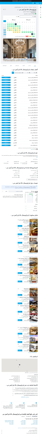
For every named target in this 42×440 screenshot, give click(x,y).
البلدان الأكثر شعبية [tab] (34, 416)
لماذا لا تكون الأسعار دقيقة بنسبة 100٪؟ (31, 433)
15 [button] (22, 28)
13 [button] (26, 28)
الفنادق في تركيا (35, 421)
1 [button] (22, 24)
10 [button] (32, 28)
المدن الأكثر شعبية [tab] (28, 416)
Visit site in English (15, 0)
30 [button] (34, 34)
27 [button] (26, 32)
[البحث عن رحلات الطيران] (41, 5)
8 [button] (22, 26)
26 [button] (28, 32)
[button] (1, 1)
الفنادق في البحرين (35, 422)
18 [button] (30, 30)
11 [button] (30, 28)
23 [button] (34, 32)
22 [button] (22, 30)
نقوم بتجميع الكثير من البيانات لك (32, 431)
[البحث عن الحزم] (41, 11)
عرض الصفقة (20, 234)
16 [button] (34, 30)
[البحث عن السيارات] (41, 9)
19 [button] (28, 30)
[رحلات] (41, 15)
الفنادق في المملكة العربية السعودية (9, 420)
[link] (32, 253)
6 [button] (19, 26)
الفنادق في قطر (23, 420)
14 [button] (24, 28)
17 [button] (32, 30)
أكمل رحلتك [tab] (23, 416)
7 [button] (24, 26)
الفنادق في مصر (23, 422)
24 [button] (32, 32)
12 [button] (28, 28)
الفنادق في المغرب (35, 420)
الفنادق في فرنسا (11, 422)
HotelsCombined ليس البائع (33, 430)
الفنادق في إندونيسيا (23, 421)
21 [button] (24, 30)
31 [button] (32, 34)
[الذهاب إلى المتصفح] (41, 12)
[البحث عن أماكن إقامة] (41, 7)
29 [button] (22, 32)
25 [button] (30, 32)
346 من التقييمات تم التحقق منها (28, 13)
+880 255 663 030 (33, 12)
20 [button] (26, 30)
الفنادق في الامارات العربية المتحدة (9, 421)
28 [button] (24, 32)
